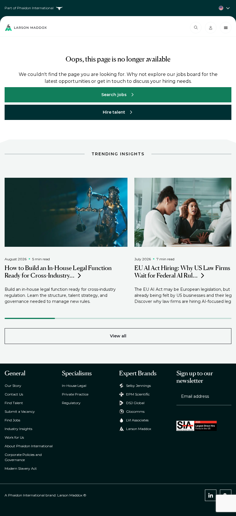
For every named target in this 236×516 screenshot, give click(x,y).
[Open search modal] (195, 27)
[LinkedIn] (210, 495)
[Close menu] (225, 27)
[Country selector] (118, 8)
